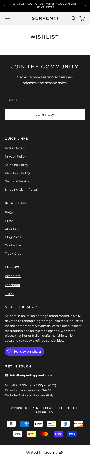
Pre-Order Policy (17, 173)
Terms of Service (17, 181)
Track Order (14, 253)
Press (9, 221)
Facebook (12, 285)
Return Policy (15, 148)
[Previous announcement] (4, 5)
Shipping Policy (16, 165)
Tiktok (9, 294)
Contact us (13, 245)
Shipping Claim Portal (21, 189)
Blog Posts (13, 237)
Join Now (45, 114)
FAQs (9, 212)
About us (12, 229)
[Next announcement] (85, 5)
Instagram (13, 276)
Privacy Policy (15, 156)
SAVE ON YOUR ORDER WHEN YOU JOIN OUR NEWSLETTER (45, 5)
